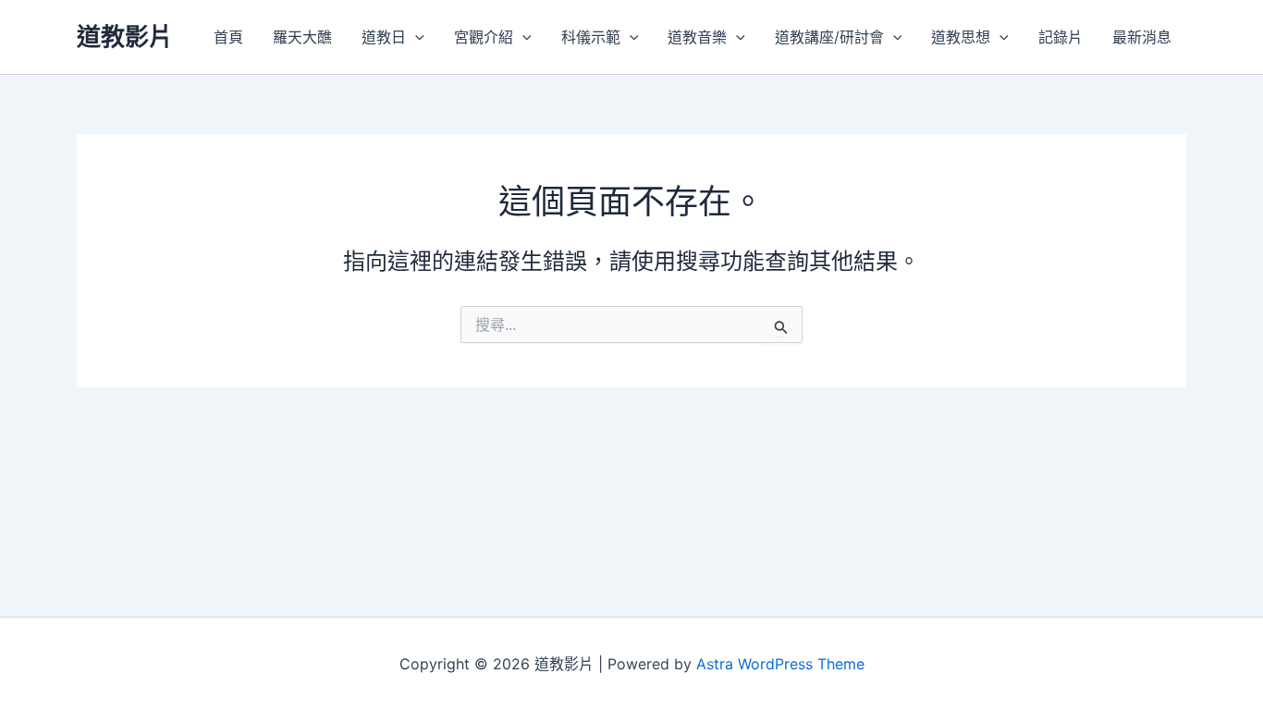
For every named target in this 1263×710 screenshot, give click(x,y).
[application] (415, 37)
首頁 (228, 37)
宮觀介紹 (483, 37)
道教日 (384, 37)
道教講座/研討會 (829, 37)
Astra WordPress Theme (780, 664)
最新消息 (1141, 37)
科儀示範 (590, 37)
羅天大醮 (302, 37)
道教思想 (960, 37)
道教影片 (125, 36)
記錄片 (1060, 37)
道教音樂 (697, 37)
